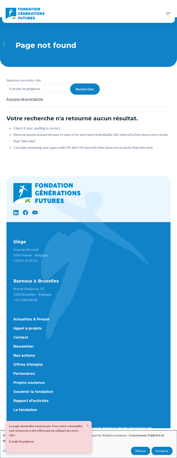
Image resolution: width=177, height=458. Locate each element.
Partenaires (24, 374)
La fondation (25, 410)
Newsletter (23, 346)
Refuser (140, 451)
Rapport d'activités (31, 401)
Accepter (162, 451)
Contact (20, 337)
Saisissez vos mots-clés (23, 80)
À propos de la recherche (24, 99)
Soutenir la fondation (33, 392)
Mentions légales (115, 428)
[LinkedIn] (16, 212)
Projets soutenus (29, 383)
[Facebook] (25, 212)
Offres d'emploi (28, 364)
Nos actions (24, 355)
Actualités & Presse (31, 319)
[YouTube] (35, 212)
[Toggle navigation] (168, 13)
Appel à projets (27, 328)
